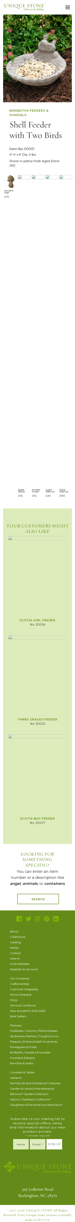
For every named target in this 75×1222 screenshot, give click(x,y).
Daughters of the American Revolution (36, 1104)
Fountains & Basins (22, 1057)
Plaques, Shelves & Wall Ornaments (34, 1041)
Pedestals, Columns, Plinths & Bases (34, 1030)
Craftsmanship (19, 983)
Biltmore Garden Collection (29, 1094)
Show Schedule (20, 994)
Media (14, 947)
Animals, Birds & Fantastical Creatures (35, 1083)
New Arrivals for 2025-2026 (27, 1010)
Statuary (15, 1025)
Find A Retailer (20, 964)
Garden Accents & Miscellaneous (32, 1088)
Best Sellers (18, 1016)
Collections (17, 936)
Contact (15, 953)
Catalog (15, 942)
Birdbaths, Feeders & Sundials (30, 1052)
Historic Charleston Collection (31, 1099)
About (14, 931)
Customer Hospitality (24, 989)
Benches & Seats (21, 1063)
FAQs (13, 1000)
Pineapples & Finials (23, 1047)
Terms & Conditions (23, 1005)
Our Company (19, 978)
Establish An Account (24, 969)
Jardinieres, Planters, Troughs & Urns (34, 1036)
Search (38, 899)
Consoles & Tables (22, 1072)
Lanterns (16, 1077)
